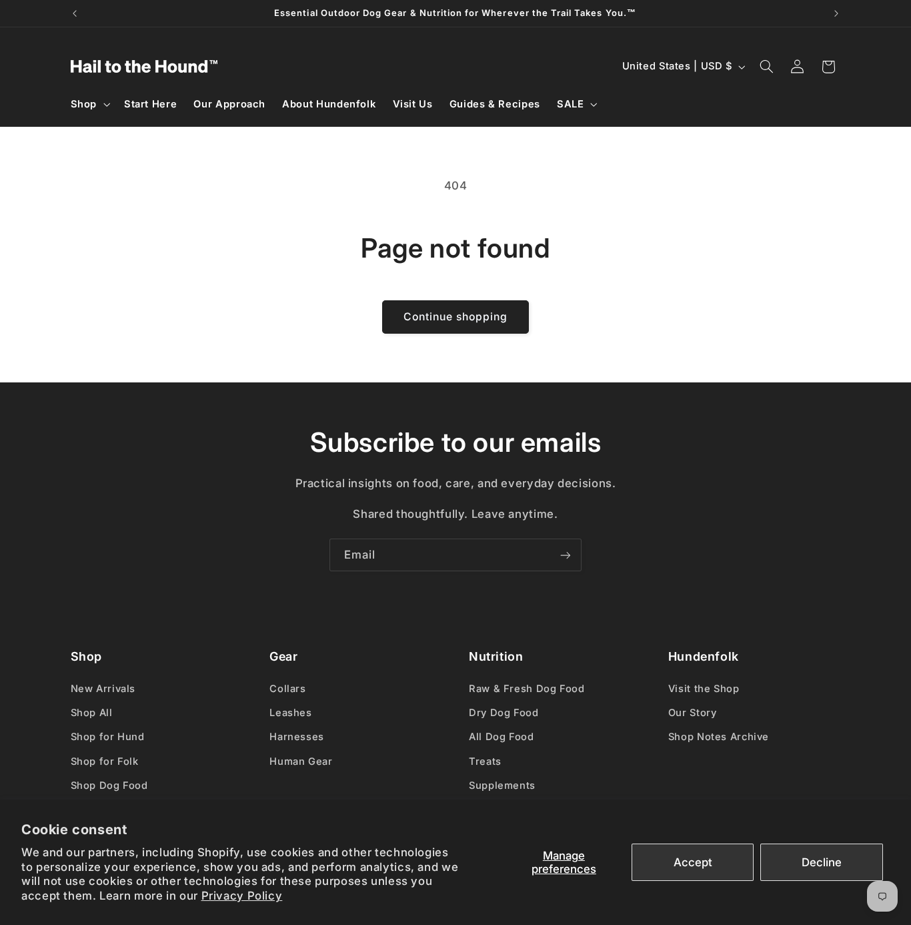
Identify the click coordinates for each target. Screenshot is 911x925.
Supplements (502, 786)
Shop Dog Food (109, 786)
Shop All (92, 713)
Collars (287, 689)
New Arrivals (103, 689)
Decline (822, 862)
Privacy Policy (242, 895)
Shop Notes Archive (718, 737)
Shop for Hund (108, 737)
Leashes (290, 713)
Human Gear (300, 761)
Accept (693, 862)
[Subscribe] (565, 555)
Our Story (692, 713)
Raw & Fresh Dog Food (527, 689)
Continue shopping (455, 316)
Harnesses (296, 737)
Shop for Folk (105, 761)
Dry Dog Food (504, 713)
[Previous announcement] (74, 13)
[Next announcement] (836, 13)
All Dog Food (501, 737)
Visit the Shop (704, 689)
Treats (485, 761)
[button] (88, 104)
